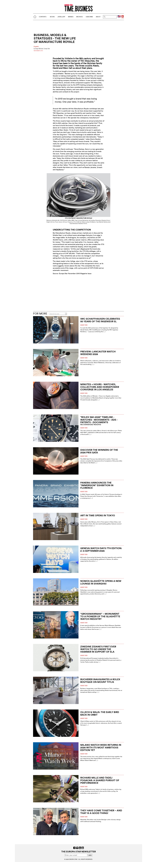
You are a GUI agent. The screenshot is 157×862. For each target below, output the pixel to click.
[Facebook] (74, 848)
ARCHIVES (79, 17)
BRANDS (70, 17)
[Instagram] (77, 848)
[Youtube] (82, 848)
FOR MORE (40, 313)
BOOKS (52, 17)
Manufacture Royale (73, 78)
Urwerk (99, 167)
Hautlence (60, 170)
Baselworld (85, 249)
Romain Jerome (90, 167)
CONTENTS (42, 17)
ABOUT (98, 17)
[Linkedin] (80, 848)
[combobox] (58, 313)
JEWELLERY (61, 17)
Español (36, 46)
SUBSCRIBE (89, 17)
